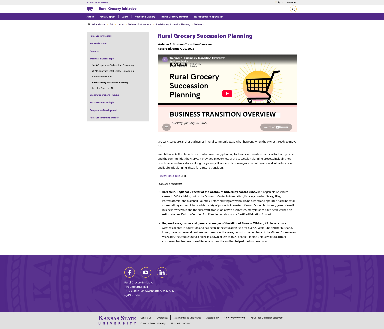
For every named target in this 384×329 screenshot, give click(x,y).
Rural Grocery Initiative (118, 8)
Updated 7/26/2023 (180, 323)
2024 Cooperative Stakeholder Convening (113, 65)
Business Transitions (102, 76)
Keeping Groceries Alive (104, 88)
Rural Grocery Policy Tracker (104, 117)
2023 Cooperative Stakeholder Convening (113, 70)
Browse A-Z (291, 2)
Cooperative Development (103, 110)
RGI (111, 24)
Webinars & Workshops (139, 24)
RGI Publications (98, 43)
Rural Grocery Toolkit (100, 35)
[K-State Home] (90, 9)
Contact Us (146, 317)
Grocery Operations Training (104, 94)
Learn (121, 24)
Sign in (280, 2)
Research (94, 50)
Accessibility (212, 317)
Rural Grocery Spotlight (102, 102)
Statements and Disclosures (187, 317)
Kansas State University (97, 2)
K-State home (98, 24)
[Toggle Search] (293, 9)
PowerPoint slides (169, 175)
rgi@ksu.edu (132, 295)
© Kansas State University (153, 323)
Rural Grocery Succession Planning (173, 24)
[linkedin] (162, 272)
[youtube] (146, 272)
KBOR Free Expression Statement (267, 317)
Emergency (162, 317)
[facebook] (129, 272)
